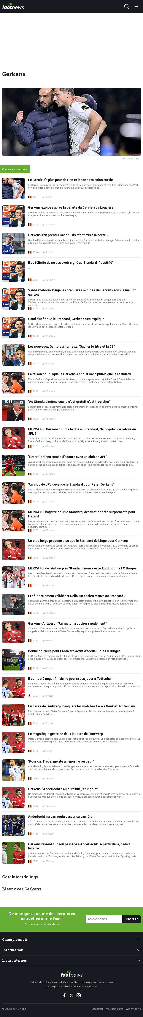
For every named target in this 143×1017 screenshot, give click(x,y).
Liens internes (14, 960)
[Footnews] (71, 973)
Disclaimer (97, 1008)
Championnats (15, 939)
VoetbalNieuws (114, 1008)
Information (12, 950)
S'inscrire (131, 919)
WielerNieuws (133, 1008)
